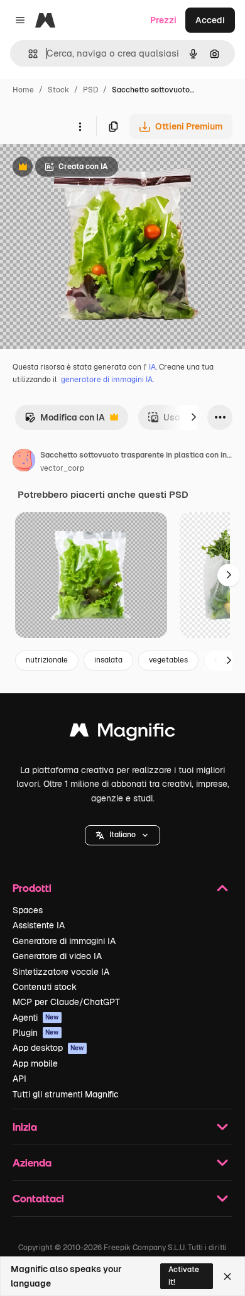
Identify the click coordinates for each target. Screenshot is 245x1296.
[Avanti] (193, 417)
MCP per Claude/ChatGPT (66, 1002)
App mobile (35, 1063)
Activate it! (183, 1276)
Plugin (36, 1032)
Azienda (32, 1162)
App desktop (48, 1047)
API (19, 1078)
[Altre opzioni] (79, 126)
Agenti (36, 1017)
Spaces (28, 910)
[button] (122, 835)
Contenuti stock (45, 986)
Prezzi (163, 20)
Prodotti (32, 887)
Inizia (25, 1126)
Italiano (122, 835)
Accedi (210, 20)
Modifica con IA (64, 421)
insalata (108, 660)
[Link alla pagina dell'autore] (24, 462)
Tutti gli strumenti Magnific (66, 1094)
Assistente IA (39, 925)
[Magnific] (122, 733)
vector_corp (62, 468)
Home (23, 90)
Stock (58, 90)
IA (152, 367)
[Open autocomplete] (28, 53)
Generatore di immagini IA (64, 941)
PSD (90, 90)
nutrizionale (47, 660)
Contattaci (38, 1198)
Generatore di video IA (57, 956)
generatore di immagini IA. (107, 380)
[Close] (227, 1276)
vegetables (168, 660)
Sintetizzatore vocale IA (61, 971)
